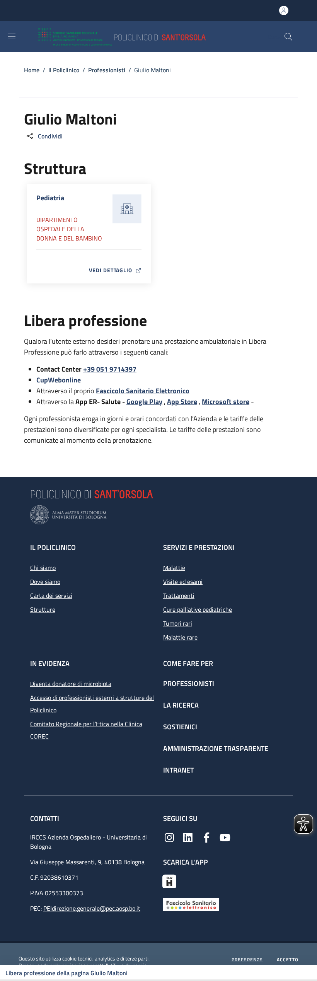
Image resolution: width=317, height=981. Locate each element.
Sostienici (180, 727)
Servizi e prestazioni (199, 547)
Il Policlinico (63, 70)
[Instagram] (169, 836)
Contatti (45, 818)
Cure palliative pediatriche (197, 609)
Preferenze (247, 959)
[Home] (144, 37)
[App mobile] (169, 880)
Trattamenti (178, 595)
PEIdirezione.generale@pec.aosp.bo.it (91, 908)
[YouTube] (225, 836)
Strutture (42, 609)
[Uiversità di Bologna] (158, 514)
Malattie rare (180, 637)
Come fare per (188, 663)
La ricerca (181, 705)
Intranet (178, 770)
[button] (288, 36)
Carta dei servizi (51, 595)
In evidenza (50, 663)
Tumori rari (177, 623)
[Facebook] (206, 836)
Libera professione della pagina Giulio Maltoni (66, 973)
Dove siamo (45, 581)
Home (31, 70)
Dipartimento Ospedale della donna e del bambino (69, 229)
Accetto (287, 959)
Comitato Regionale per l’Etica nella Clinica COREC (86, 730)
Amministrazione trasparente (215, 748)
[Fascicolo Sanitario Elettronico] (191, 904)
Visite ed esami (183, 581)
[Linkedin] (188, 836)
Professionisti (106, 70)
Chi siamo (43, 567)
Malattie (174, 567)
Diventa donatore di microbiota (70, 683)
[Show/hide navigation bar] (12, 36)
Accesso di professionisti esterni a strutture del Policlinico (92, 704)
